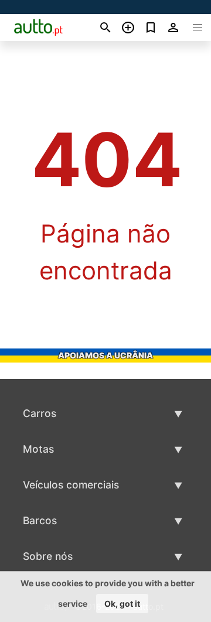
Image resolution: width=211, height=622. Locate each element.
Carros (39, 413)
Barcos (40, 520)
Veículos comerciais (71, 485)
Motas (38, 449)
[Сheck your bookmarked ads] (150, 27)
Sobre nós (48, 556)
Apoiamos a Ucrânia (105, 355)
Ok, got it (122, 604)
